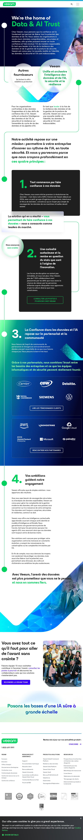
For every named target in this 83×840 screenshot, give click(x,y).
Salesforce (46, 778)
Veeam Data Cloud (49, 769)
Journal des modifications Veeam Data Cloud (30, 776)
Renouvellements (27, 769)
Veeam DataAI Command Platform (51, 760)
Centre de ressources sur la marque (10, 777)
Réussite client (27, 766)
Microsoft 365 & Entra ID (50, 775)
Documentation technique (30, 764)
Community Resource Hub (30, 780)
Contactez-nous (7, 770)
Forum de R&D (26, 782)
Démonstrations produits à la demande (72, 783)
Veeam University (27, 772)
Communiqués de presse (9, 773)
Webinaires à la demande (72, 776)
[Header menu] (78, 4)
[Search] (71, 4)
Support (24, 761)
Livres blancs (68, 773)
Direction (4, 762)
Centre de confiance (8, 780)
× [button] (80, 818)
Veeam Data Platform (49, 766)
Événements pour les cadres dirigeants (70, 767)
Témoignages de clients (71, 779)
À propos (4, 759)
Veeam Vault (47, 772)
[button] (41, 834)
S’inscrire (73, 744)
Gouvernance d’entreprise (10, 767)
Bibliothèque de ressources (72, 770)
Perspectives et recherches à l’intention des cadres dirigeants (72, 761)
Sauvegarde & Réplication (51, 783)
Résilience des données (50, 764)
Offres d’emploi (6, 764)
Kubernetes (46, 780)
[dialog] (41, 828)
